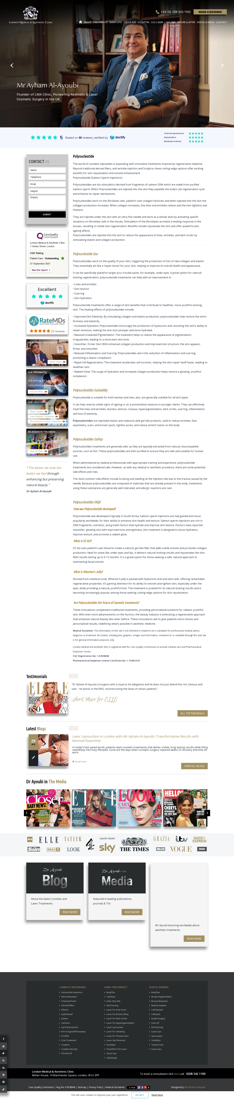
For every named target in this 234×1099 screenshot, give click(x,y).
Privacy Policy (96, 1087)
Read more (80, 761)
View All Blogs (194, 766)
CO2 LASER (157, 22)
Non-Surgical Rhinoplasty (73, 1031)
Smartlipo (111, 1044)
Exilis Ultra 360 (113, 1001)
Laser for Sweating (115, 1031)
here (177, 1074)
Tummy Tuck (157, 1044)
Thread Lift (66, 1053)
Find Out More (36, 391)
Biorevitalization (69, 996)
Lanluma (65, 1022)
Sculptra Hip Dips (69, 1049)
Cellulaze (110, 996)
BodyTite (110, 992)
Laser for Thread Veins (117, 1036)
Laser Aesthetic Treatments (42, 416)
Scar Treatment (68, 1040)
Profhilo (65, 1036)
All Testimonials (193, 713)
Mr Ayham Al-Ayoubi (194, 1087)
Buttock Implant (158, 1005)
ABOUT (87, 22)
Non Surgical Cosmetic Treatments (45, 421)
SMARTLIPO (115, 22)
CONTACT (221, 22)
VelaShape (111, 1057)
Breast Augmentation (161, 996)
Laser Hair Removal (115, 1040)
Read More (70, 912)
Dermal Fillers (67, 1005)
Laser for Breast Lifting (117, 1014)
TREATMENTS (100, 22)
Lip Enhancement (69, 1027)
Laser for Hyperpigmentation (120, 1022)
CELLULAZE (130, 22)
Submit (47, 214)
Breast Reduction (159, 1001)
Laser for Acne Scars (116, 1009)
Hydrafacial (67, 1014)
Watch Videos (56, 362)
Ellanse (64, 1009)
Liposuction (156, 1036)
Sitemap (82, 1087)
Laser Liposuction (114, 1027)
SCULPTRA (143, 22)
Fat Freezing (112, 1005)
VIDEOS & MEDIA (205, 22)
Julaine (64, 1018)
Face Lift (155, 1022)
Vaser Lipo (111, 1053)
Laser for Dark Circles (116, 1018)
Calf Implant (157, 1009)
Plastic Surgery (36, 411)
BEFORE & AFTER (186, 22)
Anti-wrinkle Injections (71, 992)
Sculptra (65, 1044)
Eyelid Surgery (158, 1018)
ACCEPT (139, 1095)
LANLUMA (170, 22)
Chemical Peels (68, 1001)
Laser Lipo (156, 1031)
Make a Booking (210, 12)
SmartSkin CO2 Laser (116, 1049)
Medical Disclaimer (115, 1087)
